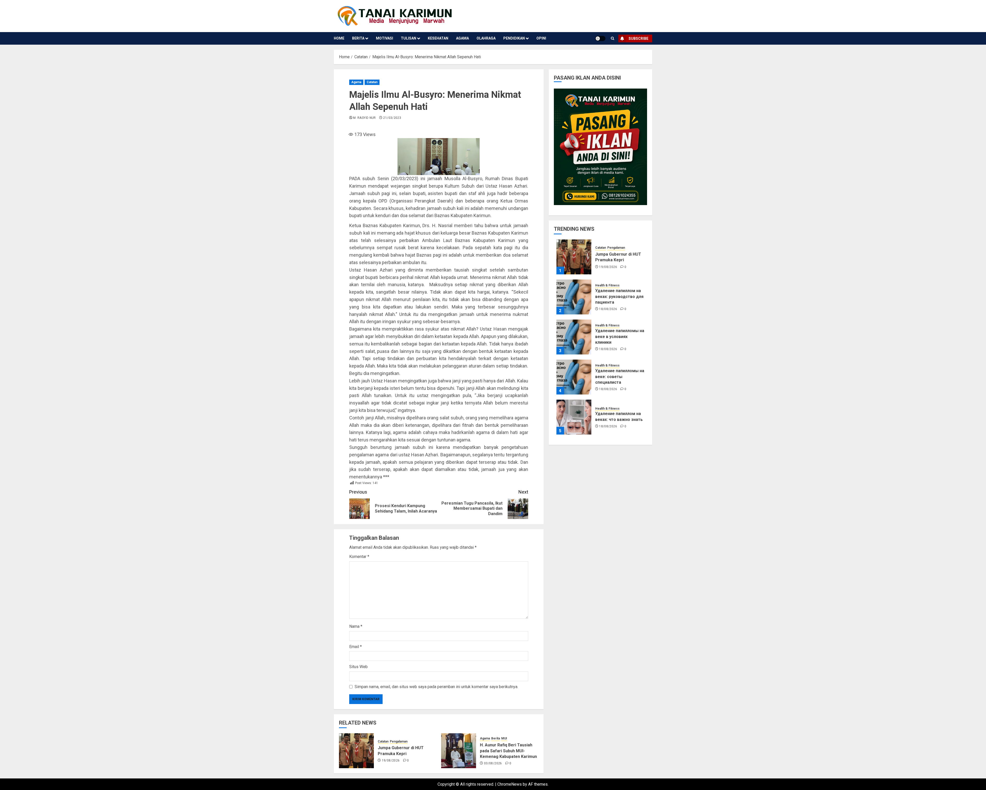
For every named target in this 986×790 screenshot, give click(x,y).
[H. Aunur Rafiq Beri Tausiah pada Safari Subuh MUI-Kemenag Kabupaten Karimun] (458, 750)
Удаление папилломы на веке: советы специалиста (619, 376)
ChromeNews (509, 784)
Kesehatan (438, 38)
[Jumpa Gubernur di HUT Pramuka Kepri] (356, 750)
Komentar (359, 556)
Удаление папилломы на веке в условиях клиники (619, 336)
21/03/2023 (392, 118)
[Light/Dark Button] (600, 38)
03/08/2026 (493, 763)
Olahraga (486, 38)
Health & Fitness (607, 285)
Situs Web (358, 666)
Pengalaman (398, 741)
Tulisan (408, 38)
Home (339, 38)
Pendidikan (514, 38)
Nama (355, 626)
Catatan (372, 82)
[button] (612, 38)
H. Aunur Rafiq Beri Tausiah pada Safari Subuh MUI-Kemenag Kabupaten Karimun (508, 751)
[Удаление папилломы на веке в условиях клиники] (573, 337)
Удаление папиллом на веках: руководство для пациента (619, 296)
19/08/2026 (391, 760)
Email (355, 646)
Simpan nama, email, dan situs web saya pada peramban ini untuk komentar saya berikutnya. (436, 686)
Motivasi (384, 38)
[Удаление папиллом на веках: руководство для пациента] (573, 297)
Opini (541, 38)
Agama (462, 38)
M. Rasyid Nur (364, 118)
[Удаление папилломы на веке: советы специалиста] (573, 377)
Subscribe (638, 38)
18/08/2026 (608, 309)
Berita (358, 38)
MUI (504, 738)
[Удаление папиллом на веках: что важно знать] (573, 417)
